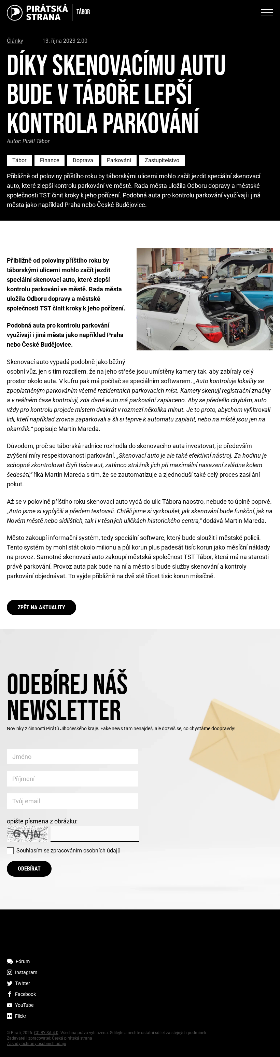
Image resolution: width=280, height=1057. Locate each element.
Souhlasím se (68, 850)
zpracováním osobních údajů (86, 850)
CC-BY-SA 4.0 (46, 1032)
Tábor (19, 160)
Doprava (83, 160)
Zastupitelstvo (162, 160)
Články (15, 41)
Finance (49, 160)
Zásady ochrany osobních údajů (36, 1043)
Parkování (119, 160)
